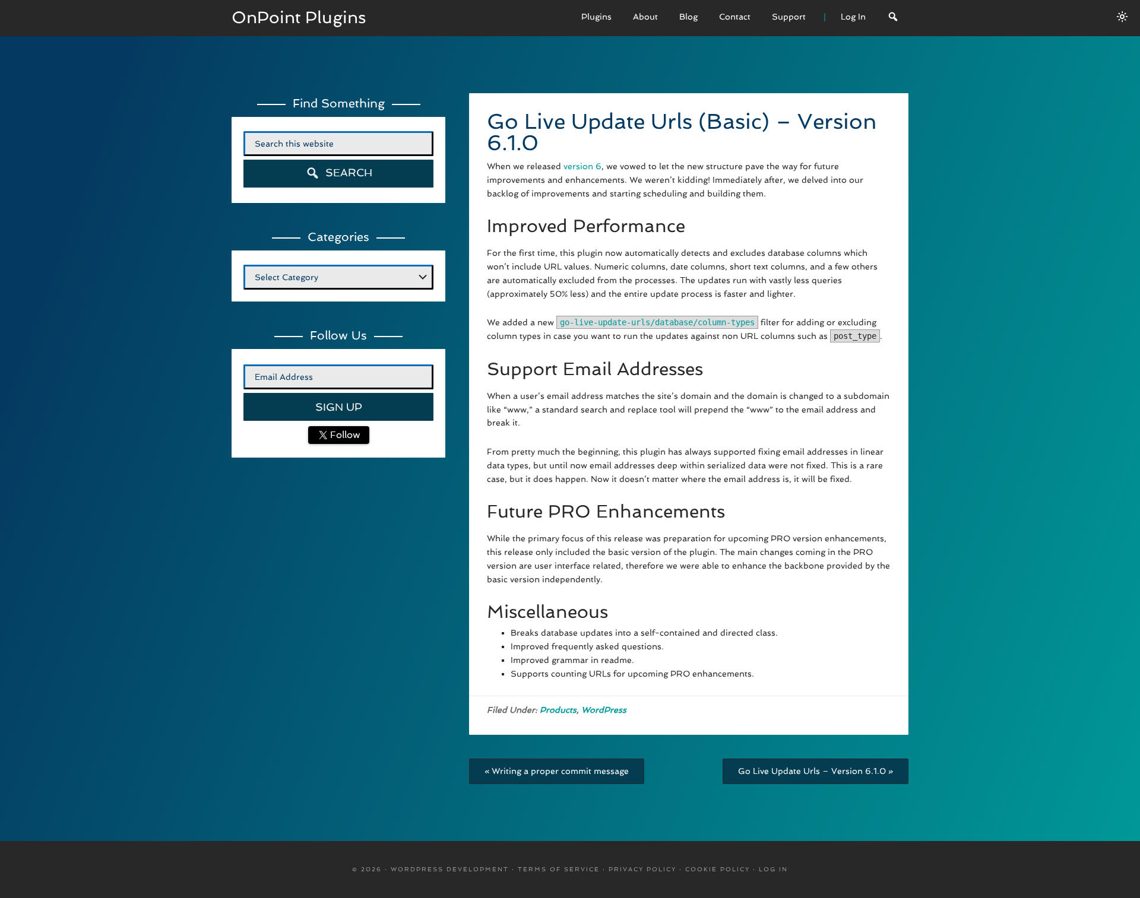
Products (558, 710)
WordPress (603, 710)
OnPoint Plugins (299, 17)
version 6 (582, 166)
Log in (773, 869)
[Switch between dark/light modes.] (1122, 16)
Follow (343, 434)
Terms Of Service (559, 869)
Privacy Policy (642, 869)
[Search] (893, 18)
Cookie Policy (717, 869)
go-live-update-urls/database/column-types (657, 322)
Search (347, 172)
